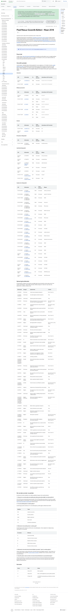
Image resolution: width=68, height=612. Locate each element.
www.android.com (53, 599)
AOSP (17, 26)
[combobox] (46, 1)
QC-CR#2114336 (27, 236)
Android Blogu (34, 599)
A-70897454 (26, 99)
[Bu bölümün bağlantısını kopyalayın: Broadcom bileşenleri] (28, 135)
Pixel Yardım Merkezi (53, 597)
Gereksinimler (17, 597)
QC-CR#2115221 (27, 229)
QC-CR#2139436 (27, 215)
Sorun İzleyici (52, 604)
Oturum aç (65, 1)
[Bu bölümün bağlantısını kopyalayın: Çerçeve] (22, 73)
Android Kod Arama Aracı (21, 1)
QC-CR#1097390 (27, 191)
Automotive (44, 6)
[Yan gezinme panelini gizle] (12, 610)
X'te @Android (34, 596)
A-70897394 (26, 114)
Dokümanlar (11, 1)
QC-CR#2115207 (27, 258)
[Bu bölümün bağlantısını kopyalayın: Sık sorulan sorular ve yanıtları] (35, 493)
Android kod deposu (18, 596)
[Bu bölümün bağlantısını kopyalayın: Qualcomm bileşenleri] (28, 183)
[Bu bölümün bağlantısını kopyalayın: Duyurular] (23, 54)
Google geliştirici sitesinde (38, 49)
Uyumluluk (28, 6)
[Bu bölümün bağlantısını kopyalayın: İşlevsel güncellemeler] (30, 281)
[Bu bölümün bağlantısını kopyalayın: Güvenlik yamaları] (28, 63)
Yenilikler (2, 6)
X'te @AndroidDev (35, 597)
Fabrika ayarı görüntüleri (18, 602)
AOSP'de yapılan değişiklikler (24, 16)
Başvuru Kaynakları (52, 6)
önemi (22, 66)
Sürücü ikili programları (18, 604)
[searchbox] (6, 9)
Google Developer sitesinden (33, 552)
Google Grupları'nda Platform (37, 602)
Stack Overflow (52, 602)
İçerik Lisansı (27, 587)
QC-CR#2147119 (27, 251)
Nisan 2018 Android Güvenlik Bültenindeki (41, 40)
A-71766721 (26, 104)
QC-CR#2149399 (27, 222)
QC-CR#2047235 (27, 240)
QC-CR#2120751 (27, 265)
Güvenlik (14, 6)
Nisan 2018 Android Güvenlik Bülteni (29, 56)
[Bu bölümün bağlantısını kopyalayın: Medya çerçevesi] (26, 87)
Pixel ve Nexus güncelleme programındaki (24, 501)
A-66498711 (26, 128)
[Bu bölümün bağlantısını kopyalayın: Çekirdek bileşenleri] (27, 148)
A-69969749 (26, 131)
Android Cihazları (36, 6)
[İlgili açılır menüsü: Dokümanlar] (14, 1)
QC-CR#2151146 (27, 218)
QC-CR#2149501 (27, 254)
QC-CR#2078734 (27, 272)
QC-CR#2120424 (27, 269)
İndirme (16, 599)
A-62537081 (26, 84)
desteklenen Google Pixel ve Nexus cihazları (40, 37)
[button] (6, 16)
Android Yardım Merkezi (54, 596)
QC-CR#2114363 (27, 233)
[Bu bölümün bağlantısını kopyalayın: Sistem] (21, 121)
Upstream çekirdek (27, 175)
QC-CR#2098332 (27, 276)
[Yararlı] (54, 26)
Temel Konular (21, 6)
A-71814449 (26, 80)
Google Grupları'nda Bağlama (37, 605)
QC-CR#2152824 (27, 247)
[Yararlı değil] (56, 26)
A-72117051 (26, 109)
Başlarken (9, 6)
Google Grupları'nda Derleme (37, 604)
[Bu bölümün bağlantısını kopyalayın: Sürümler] (23, 564)
